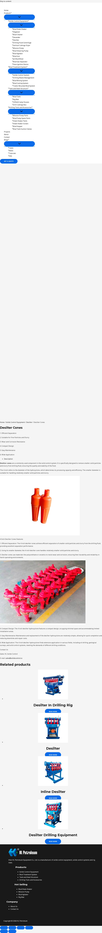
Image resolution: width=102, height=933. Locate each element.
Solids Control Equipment (18, 21)
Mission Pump (18, 48)
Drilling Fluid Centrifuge (22, 43)
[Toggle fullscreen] (12, 927)
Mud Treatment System (17, 67)
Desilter (16, 40)
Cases (11, 148)
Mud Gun (16, 56)
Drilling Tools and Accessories (20, 107)
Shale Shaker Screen (20, 124)
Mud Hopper (17, 126)
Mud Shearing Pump (20, 51)
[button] (11, 13)
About (6, 134)
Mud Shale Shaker (20, 29)
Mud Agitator (18, 53)
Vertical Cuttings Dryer (21, 45)
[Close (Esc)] (29, 927)
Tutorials (12, 153)
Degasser (16, 32)
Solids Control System (21, 75)
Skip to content (5, 1)
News (11, 151)
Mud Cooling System (20, 83)
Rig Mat (16, 99)
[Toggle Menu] (19, 17)
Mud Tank (17, 97)
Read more (53, 711)
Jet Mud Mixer (18, 59)
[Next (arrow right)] (12, 931)
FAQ (10, 156)
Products (7, 13)
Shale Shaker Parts (20, 121)
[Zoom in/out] (4, 927)
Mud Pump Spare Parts (21, 118)
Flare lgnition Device (20, 64)
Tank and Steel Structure (18, 88)
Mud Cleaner (18, 34)
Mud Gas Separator (20, 62)
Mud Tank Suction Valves (22, 129)
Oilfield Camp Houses (21, 102)
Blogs (6, 140)
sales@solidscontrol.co (13, 658)
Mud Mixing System (20, 80)
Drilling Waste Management (23, 78)
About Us (13, 906)
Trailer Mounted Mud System (24, 86)
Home (6, 10)
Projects (7, 132)
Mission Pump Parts (20, 115)
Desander (16, 37)
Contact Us (14, 909)
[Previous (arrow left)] (4, 931)
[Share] (21, 927)
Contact (7, 137)
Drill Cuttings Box (19, 105)
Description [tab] (8, 459)
